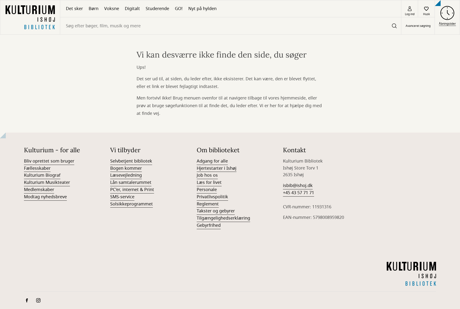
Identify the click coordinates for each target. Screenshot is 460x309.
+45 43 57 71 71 (298, 193)
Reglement (208, 204)
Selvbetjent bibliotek (131, 161)
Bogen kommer (126, 168)
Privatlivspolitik (212, 197)
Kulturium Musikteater (47, 182)
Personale (207, 190)
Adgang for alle (212, 161)
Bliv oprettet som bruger (49, 161)
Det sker (74, 9)
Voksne (111, 9)
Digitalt (132, 9)
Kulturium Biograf (42, 175)
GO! (179, 9)
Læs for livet (209, 182)
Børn (93, 9)
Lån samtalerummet (130, 182)
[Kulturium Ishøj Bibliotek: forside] (30, 17)
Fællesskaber (37, 168)
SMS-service (122, 197)
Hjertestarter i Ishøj (216, 168)
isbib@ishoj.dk (298, 185)
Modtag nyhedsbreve (45, 197)
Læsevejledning (126, 175)
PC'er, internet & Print (132, 190)
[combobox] (230, 25)
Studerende (157, 9)
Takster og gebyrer (216, 211)
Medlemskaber (39, 190)
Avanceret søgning (418, 26)
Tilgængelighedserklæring (223, 218)
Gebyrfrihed (209, 225)
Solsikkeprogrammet (131, 204)
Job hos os (207, 175)
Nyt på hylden (202, 9)
